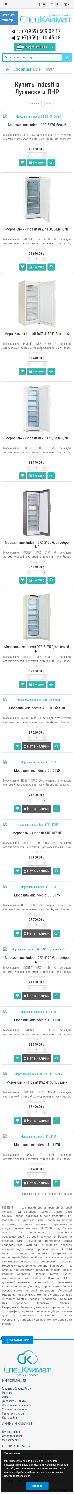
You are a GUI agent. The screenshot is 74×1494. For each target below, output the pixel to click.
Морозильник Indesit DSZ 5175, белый (37, 125)
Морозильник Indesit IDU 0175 (37, 895)
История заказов (12, 1436)
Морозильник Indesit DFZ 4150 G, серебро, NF (37, 959)
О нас (5, 1397)
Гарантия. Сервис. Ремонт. (18, 1388)
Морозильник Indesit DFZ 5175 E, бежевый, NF (37, 649)
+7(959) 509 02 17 (41, 31)
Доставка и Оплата (14, 1401)
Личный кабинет (12, 1431)
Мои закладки (10, 1440)
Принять (37, 1485)
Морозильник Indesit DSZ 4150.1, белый (37, 1082)
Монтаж (7, 1392)
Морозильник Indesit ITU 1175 (37, 1145)
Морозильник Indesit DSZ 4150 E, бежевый (37, 334)
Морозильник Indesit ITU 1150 (37, 1020)
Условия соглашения (14, 1409)
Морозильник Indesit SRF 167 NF (37, 833)
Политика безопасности (16, 1405)
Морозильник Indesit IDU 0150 (37, 770)
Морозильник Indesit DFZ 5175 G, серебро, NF (37, 544)
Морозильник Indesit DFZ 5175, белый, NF (37, 438)
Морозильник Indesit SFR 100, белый (37, 708)
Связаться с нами (13, 1413)
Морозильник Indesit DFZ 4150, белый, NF (37, 229)
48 (47, 103)
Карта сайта (9, 1417)
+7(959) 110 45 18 (41, 37)
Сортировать (30, 103)
